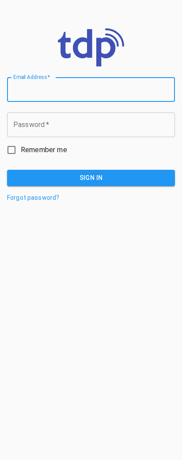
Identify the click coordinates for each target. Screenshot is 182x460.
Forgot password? (33, 197)
